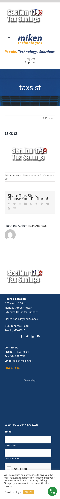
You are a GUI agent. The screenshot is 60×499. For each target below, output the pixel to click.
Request (30, 59)
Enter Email (10, 445)
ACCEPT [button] (28, 492)
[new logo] (30, 35)
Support (30, 62)
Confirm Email (12, 458)
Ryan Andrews (13, 175)
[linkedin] (33, 336)
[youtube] (38, 336)
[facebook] (21, 336)
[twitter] (27, 336)
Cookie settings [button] (13, 492)
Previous (50, 118)
